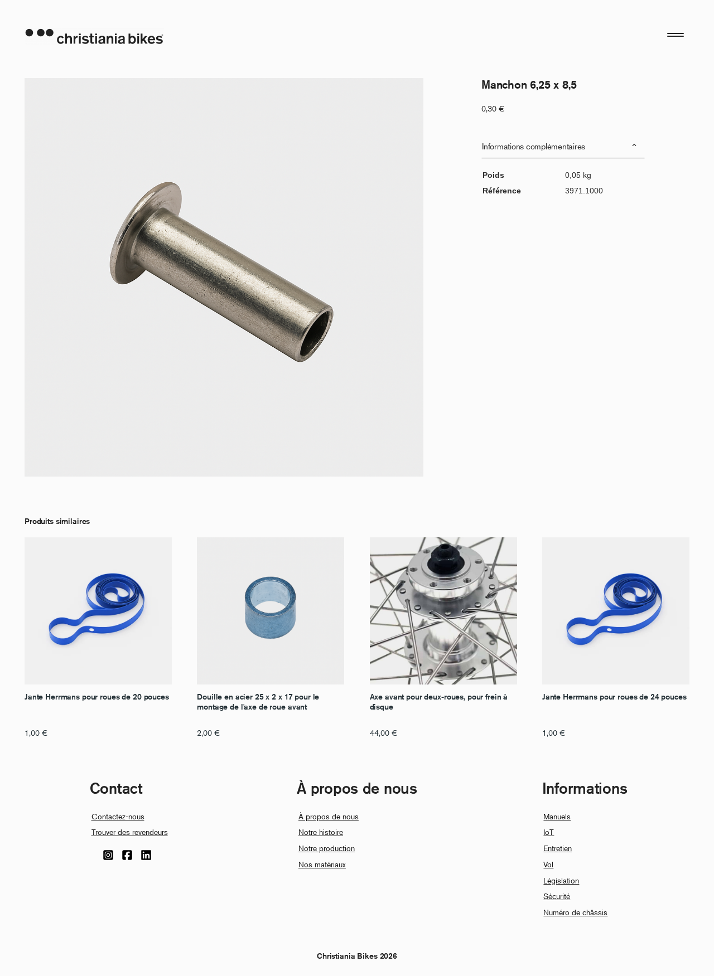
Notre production (326, 848)
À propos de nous (328, 816)
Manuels (557, 816)
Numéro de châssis (575, 912)
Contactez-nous (117, 816)
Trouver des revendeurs (129, 832)
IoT (548, 832)
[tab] (563, 146)
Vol (548, 864)
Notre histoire (320, 832)
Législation (561, 880)
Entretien (557, 848)
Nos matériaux (322, 864)
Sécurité (556, 896)
